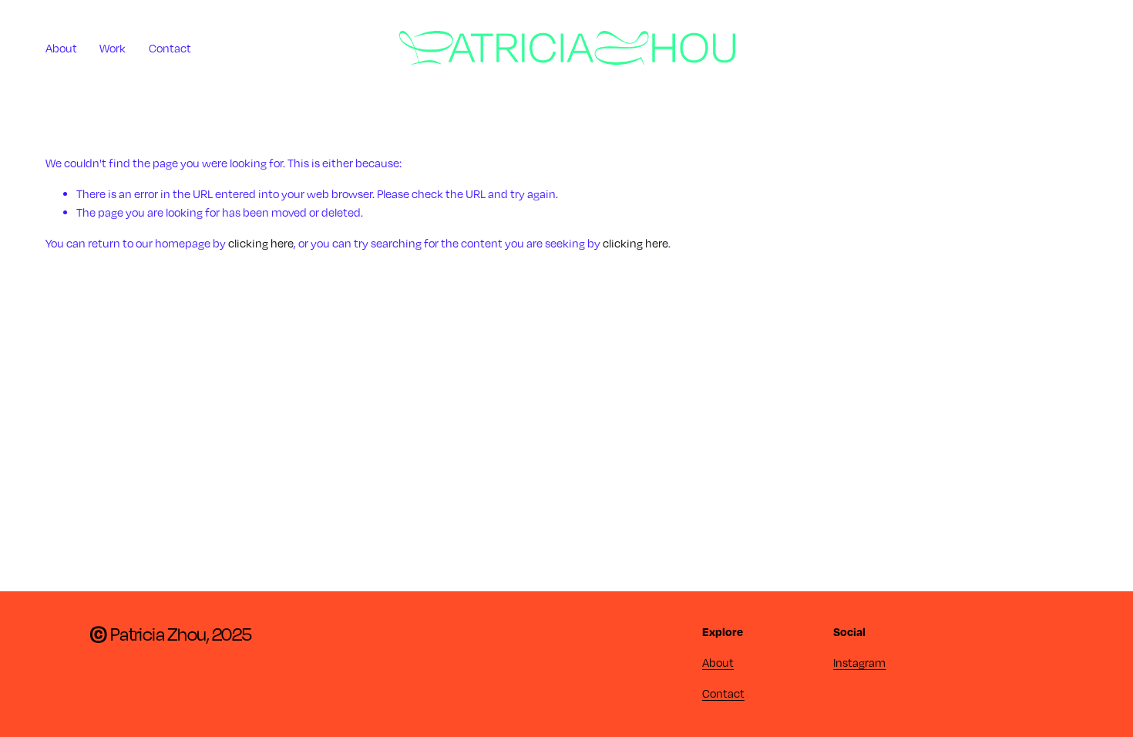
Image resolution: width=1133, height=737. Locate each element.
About (61, 48)
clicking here (261, 243)
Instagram (859, 662)
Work (112, 48)
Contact (170, 48)
